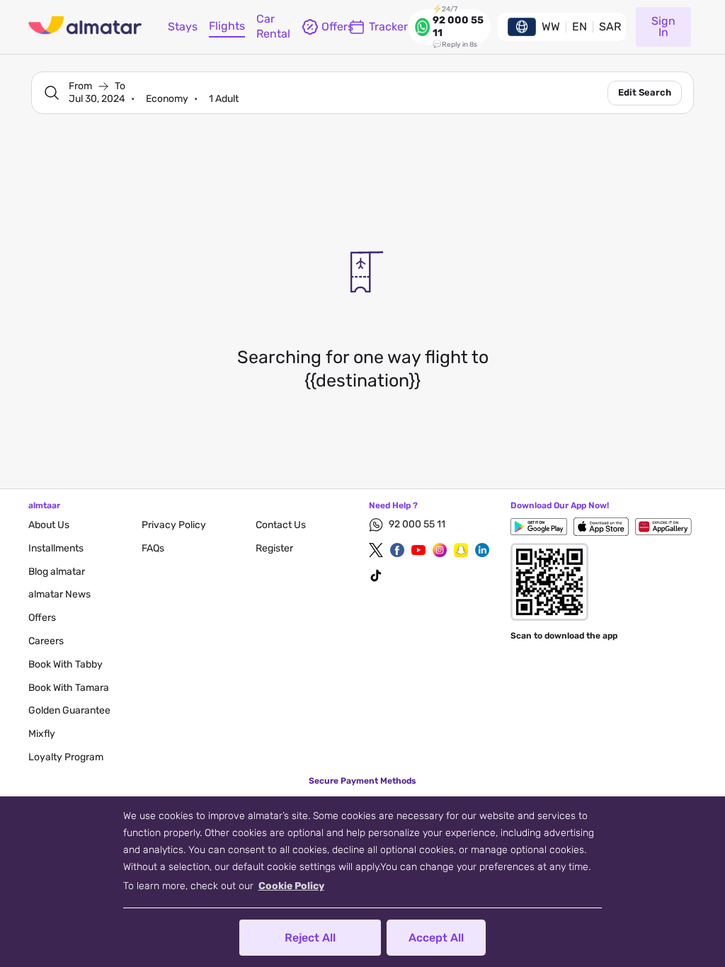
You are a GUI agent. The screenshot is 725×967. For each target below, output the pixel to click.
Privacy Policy (174, 525)
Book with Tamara (68, 688)
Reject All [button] (310, 937)
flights (227, 26)
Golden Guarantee (69, 710)
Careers (46, 641)
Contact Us (281, 525)
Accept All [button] (436, 937)
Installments (56, 548)
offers (329, 26)
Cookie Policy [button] (291, 886)
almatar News (59, 594)
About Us (48, 525)
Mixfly (41, 734)
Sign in (663, 26)
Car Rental (273, 26)
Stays (183, 26)
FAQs (153, 548)
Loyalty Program (65, 757)
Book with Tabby (65, 664)
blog (56, 572)
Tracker (388, 26)
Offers (42, 618)
